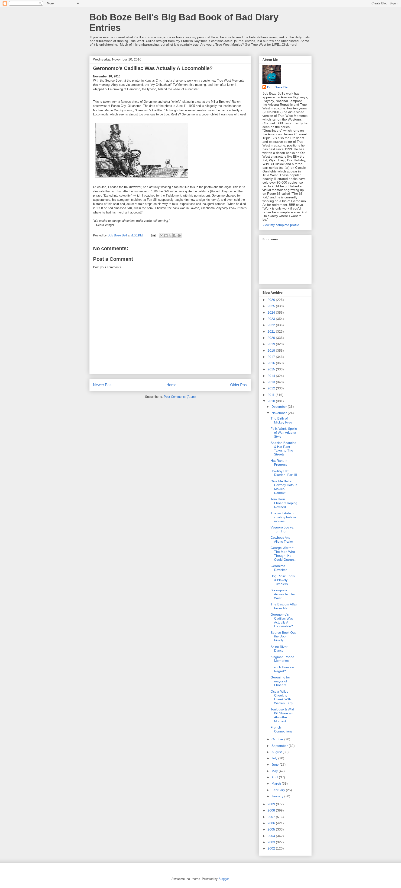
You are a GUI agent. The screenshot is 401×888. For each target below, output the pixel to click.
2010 (272, 401)
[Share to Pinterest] (179, 235)
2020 (272, 338)
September (280, 746)
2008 (272, 810)
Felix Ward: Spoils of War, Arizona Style (284, 432)
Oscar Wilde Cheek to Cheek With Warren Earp (282, 697)
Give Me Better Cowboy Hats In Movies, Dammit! (284, 487)
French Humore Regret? (282, 669)
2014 (272, 376)
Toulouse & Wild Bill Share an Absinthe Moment (282, 715)
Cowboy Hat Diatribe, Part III (284, 473)
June (276, 764)
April (275, 777)
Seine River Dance (279, 648)
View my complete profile (280, 225)
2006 (272, 823)
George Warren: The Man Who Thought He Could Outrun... (284, 553)
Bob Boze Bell (278, 87)
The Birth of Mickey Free (281, 420)
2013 (272, 382)
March (277, 783)
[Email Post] (153, 235)
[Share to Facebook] (174, 235)
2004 (272, 836)
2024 (272, 312)
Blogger (224, 879)
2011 (271, 395)
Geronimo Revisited (279, 568)
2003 (272, 842)
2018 (272, 350)
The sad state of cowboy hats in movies (283, 517)
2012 (272, 388)
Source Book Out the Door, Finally (283, 636)
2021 (272, 331)
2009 (272, 804)
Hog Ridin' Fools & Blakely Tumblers (283, 580)
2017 (272, 357)
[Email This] (161, 235)
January (278, 796)
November (280, 413)
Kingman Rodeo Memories (282, 659)
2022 (272, 325)
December (280, 406)
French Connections (281, 729)
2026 (272, 300)
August (277, 752)
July (275, 758)
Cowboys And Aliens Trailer (282, 539)
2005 (272, 829)
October (278, 739)
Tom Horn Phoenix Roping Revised (284, 503)
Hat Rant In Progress (279, 462)
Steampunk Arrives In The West (283, 594)
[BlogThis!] (166, 235)
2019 (272, 344)
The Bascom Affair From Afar (284, 606)
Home (171, 385)
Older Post (239, 385)
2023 (272, 319)
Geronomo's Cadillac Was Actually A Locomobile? (282, 620)
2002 (272, 848)
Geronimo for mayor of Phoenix (280, 681)
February (279, 790)
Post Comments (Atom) (180, 396)
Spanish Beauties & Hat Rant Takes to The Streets (283, 448)
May (275, 771)
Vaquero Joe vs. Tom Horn (282, 529)
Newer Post (102, 385)
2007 (272, 817)
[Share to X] (170, 235)
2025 (272, 306)
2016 (272, 363)
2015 (272, 369)
